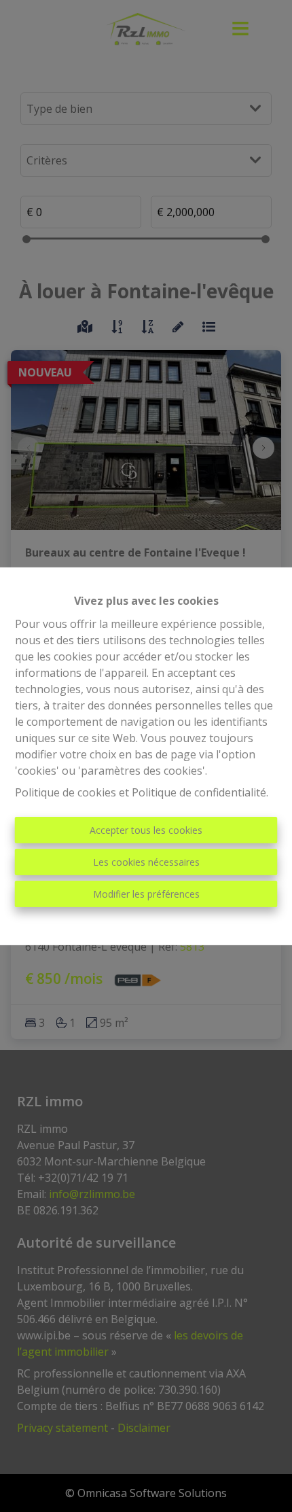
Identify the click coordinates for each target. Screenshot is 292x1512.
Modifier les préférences (146, 893)
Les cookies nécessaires (146, 862)
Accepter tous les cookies (146, 830)
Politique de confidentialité (199, 792)
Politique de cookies (65, 792)
